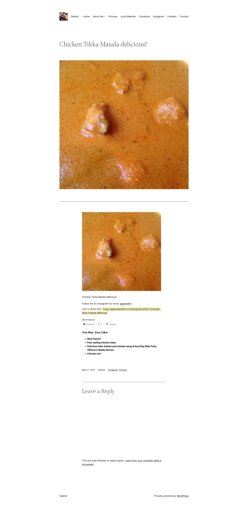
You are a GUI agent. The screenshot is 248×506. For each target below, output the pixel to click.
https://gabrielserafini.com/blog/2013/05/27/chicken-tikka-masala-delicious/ (121, 311)
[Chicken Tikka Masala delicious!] (121, 290)
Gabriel (75, 16)
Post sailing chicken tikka (101, 342)
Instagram (113, 370)
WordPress (183, 496)
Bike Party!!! (94, 338)
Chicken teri (94, 353)
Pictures (123, 370)
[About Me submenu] (104, 16)
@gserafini (125, 303)
